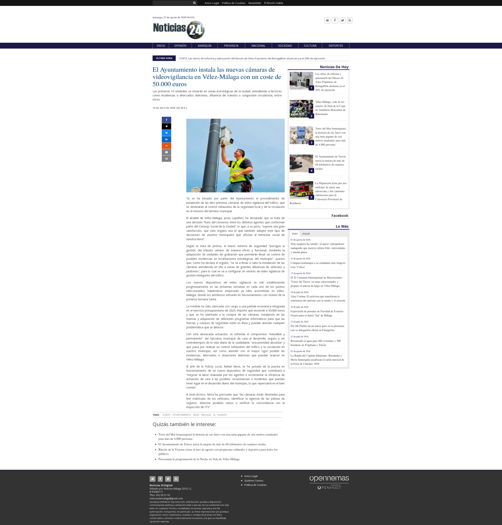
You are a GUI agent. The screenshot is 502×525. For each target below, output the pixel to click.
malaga (206, 414)
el (214, 414)
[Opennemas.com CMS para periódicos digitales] (329, 482)
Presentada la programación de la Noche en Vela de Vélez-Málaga (199, 459)
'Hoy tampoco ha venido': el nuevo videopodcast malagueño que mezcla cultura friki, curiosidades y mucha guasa (318, 248)
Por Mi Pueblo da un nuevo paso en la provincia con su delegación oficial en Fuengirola (317, 328)
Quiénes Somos (253, 480)
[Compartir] (166, 120)
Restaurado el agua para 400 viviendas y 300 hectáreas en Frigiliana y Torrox (316, 343)
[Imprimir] (166, 159)
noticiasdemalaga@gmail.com (166, 498)
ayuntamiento (182, 414)
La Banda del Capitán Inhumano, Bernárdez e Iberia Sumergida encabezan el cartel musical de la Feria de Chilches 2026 (317, 360)
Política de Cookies (255, 485)
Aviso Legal (251, 476)
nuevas (222, 414)
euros (166, 414)
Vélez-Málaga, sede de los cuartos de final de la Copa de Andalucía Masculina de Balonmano (330, 108)
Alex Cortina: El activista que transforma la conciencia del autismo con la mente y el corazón (318, 298)
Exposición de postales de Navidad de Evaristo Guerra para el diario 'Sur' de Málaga (317, 313)
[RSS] (349, 20)
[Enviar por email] (166, 152)
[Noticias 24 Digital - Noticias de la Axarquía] (179, 28)
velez (196, 414)
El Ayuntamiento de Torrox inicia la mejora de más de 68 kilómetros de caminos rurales (212, 444)
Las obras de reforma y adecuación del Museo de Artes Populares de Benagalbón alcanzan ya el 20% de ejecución (256, 58)
